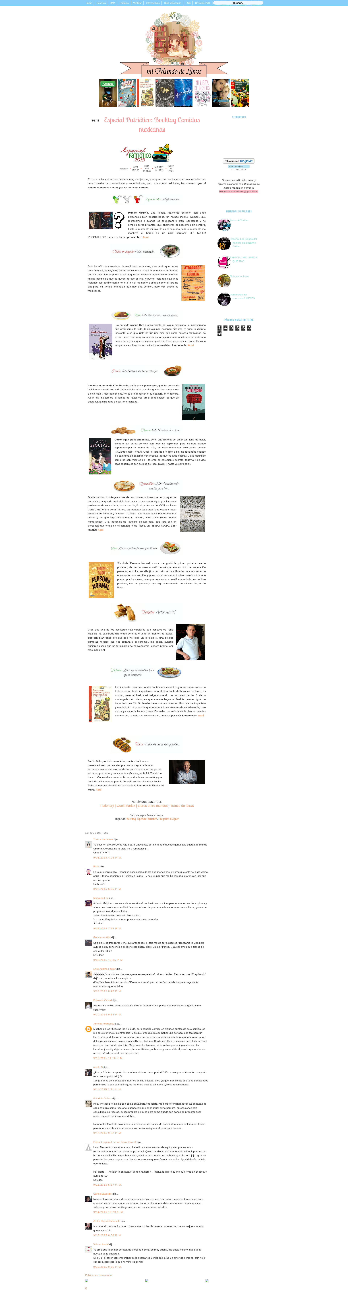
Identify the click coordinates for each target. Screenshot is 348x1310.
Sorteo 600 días (239, 220)
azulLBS (98, 1067)
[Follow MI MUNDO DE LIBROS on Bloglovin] (238, 162)
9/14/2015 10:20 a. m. (108, 1212)
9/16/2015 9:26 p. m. (107, 1266)
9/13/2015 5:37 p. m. (107, 1184)
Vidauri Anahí (101, 1244)
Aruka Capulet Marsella (106, 1221)
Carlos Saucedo (102, 1193)
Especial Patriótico (147, 819)
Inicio (89, 3)
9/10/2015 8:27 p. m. (107, 991)
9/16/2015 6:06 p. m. (107, 1235)
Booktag (131, 819)
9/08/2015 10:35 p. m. (108, 959)
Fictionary (107, 806)
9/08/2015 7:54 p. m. (107, 928)
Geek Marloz (126, 806)
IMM (112, 3)
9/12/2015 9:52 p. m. (107, 1133)
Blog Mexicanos (172, 3)
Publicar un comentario (98, 1275)
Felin (96, 866)
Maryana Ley (101, 897)
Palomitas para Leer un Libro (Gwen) (114, 1142)
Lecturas (124, 3)
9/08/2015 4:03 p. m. (107, 857)
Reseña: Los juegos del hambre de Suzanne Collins (243, 242)
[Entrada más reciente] (86, 1281)
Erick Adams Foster (104, 968)
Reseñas (101, 3)
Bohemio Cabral (102, 1000)
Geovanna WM (102, 937)
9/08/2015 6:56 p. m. (107, 888)
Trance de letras (182, 806)
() (86, 1288)
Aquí (146, 237)
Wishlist (137, 3)
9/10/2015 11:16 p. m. (108, 1058)
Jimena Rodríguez (104, 1023)
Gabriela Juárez (102, 1098)
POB (188, 3)
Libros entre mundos (153, 806)
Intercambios (153, 3)
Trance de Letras (103, 839)
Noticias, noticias (239, 276)
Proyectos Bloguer (168, 819)
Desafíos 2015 (202, 3)
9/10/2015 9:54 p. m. (107, 1014)
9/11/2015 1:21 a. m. (107, 1089)
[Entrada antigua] (207, 1281)
